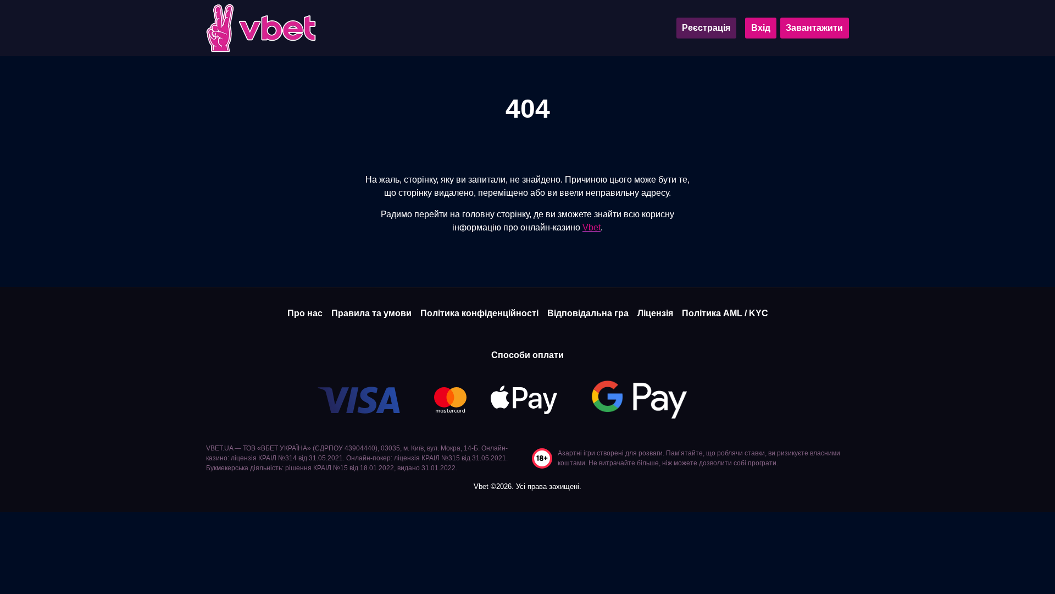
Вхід (760, 27)
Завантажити (814, 27)
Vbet (591, 227)
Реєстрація (706, 27)
